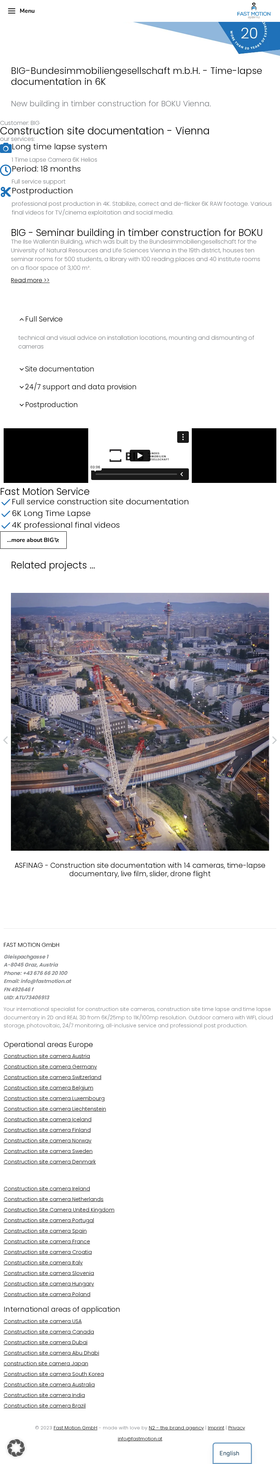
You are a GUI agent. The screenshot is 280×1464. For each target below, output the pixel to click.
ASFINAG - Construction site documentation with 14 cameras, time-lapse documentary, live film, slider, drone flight (140, 870)
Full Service (44, 319)
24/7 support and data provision (81, 386)
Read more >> (30, 280)
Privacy (236, 1427)
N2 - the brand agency (176, 1427)
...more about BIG (30, 540)
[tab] (140, 319)
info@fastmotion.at (140, 1438)
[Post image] (140, 722)
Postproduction (51, 404)
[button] (16, 1448)
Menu (27, 11)
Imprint (216, 1427)
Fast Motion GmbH (75, 1427)
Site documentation (59, 369)
